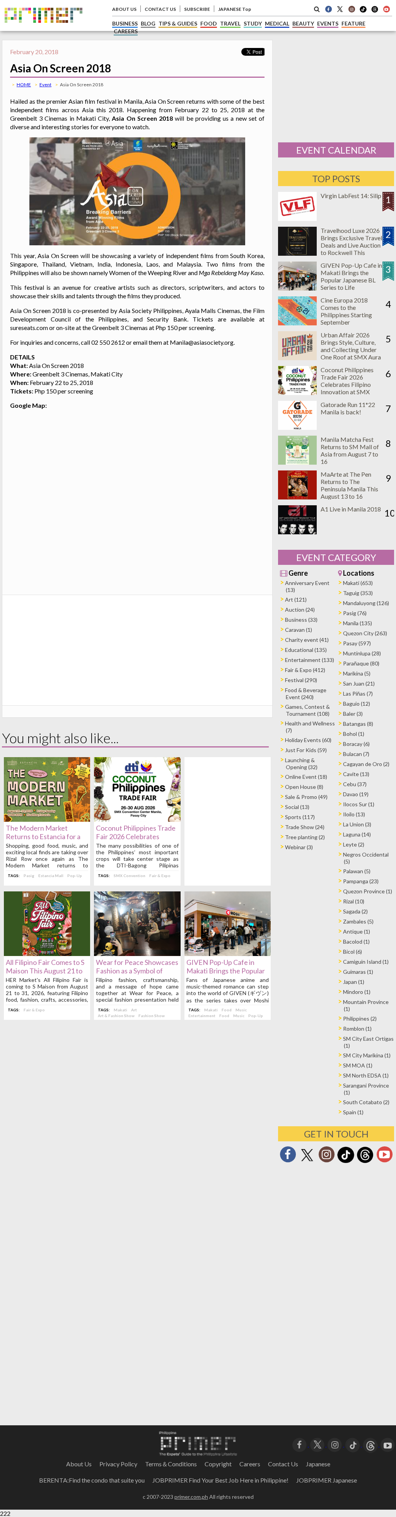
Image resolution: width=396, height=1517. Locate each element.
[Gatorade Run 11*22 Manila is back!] (297, 427)
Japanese (318, 1463)
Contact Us (283, 1463)
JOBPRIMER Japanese (326, 1480)
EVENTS (327, 23)
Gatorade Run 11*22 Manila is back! (348, 408)
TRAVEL (230, 23)
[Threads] (365, 1162)
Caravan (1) (298, 629)
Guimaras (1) (358, 971)
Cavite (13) (356, 774)
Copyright (218, 1463)
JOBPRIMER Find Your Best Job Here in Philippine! (220, 1480)
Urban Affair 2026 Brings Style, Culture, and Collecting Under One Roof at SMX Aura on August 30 (351, 349)
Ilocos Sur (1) (358, 804)
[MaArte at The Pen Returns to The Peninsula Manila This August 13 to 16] (297, 497)
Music (241, 1009)
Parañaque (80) (361, 663)
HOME (24, 84)
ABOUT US (124, 9)
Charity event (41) (307, 639)
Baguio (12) (356, 703)
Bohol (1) (353, 733)
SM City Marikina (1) (367, 1055)
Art (134, 1009)
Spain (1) (353, 1112)
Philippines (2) (360, 1018)
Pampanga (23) (361, 881)
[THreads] (375, 11)
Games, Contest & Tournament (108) (307, 710)
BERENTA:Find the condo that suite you (92, 1480)
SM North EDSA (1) (366, 1075)
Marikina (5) (356, 673)
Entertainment (201, 1015)
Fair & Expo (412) (305, 670)
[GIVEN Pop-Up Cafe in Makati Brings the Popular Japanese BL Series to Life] (227, 953)
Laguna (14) (357, 834)
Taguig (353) (358, 593)
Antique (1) (356, 931)
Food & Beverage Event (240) (305, 693)
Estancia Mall (50, 875)
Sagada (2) (355, 911)
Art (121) (296, 599)
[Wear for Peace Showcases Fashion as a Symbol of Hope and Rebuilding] (137, 953)
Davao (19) (356, 794)
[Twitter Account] (340, 9)
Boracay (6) (356, 744)
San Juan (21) (359, 683)
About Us (79, 1463)
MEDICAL (277, 23)
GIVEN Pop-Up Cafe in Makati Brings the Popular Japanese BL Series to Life (225, 970)
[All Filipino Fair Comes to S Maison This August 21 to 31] (47, 953)
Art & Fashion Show (116, 1015)
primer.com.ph (191, 1496)
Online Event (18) (306, 776)
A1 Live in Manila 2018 (351, 509)
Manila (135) (357, 623)
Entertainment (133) (309, 660)
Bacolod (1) (356, 941)
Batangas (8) (358, 723)
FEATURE (353, 23)
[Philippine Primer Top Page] (43, 28)
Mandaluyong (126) (366, 603)
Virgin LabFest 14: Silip (351, 195)
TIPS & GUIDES (178, 23)
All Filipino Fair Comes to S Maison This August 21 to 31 (45, 970)
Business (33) (301, 619)
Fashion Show (151, 1015)
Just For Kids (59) (306, 750)
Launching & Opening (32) (301, 763)
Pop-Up (74, 875)
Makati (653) (358, 583)
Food (227, 1009)
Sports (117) (300, 817)
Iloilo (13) (354, 814)
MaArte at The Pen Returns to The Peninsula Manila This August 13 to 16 (349, 485)
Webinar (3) (299, 847)
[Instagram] (351, 9)
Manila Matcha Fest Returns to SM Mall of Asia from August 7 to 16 (350, 450)
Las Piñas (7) (358, 693)
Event (45, 84)
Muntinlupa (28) (362, 653)
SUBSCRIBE (197, 9)
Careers (249, 1463)
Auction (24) (300, 609)
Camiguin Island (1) (366, 961)
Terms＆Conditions (171, 1463)
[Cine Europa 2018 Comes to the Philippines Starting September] (297, 323)
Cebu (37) (355, 784)
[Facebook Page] (328, 9)
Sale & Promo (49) (306, 797)
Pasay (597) (357, 643)
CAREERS (126, 31)
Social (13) (297, 807)
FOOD (208, 23)
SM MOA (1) (357, 1065)
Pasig (29, 875)
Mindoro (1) (356, 992)
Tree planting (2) (305, 837)
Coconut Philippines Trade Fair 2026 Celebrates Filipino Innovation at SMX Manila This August (347, 384)
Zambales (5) (358, 921)
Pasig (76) (355, 613)
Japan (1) (353, 981)
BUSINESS (125, 23)
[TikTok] (363, 11)
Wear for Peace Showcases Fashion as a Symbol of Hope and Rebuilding (137, 970)
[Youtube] (386, 9)
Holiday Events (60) (308, 740)
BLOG (148, 23)
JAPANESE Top (234, 9)
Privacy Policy (118, 1463)
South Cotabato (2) (366, 1102)
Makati (120, 1009)
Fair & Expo (160, 875)
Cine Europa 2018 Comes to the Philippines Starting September (346, 311)
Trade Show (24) (304, 827)
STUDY (253, 23)
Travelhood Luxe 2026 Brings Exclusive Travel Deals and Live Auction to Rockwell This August (351, 245)
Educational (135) (306, 649)
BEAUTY (303, 23)
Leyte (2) (353, 844)
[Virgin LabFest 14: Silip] (297, 218)
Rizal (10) (353, 901)
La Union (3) (357, 824)
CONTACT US (160, 9)
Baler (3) (353, 713)
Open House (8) (304, 786)
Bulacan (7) (356, 754)
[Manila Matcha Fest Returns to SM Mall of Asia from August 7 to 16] (297, 462)
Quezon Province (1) (367, 891)
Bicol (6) (352, 951)
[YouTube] (387, 1444)
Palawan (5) (356, 871)
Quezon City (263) (365, 633)
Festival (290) (301, 680)
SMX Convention (129, 875)
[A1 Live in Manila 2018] (297, 531)
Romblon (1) (357, 1028)
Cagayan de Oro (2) (366, 764)
